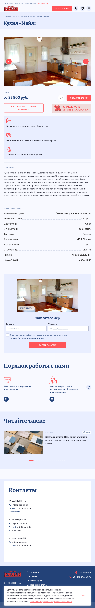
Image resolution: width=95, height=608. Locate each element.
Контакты (19, 3)
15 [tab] (60, 460)
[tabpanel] (47, 446)
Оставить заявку (79, 98)
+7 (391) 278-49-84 (75, 8)
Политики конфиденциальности (31, 338)
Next (86, 61)
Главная (7, 16)
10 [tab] (50, 460)
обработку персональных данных (41, 335)
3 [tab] (37, 460)
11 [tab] (52, 460)
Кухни (32, 16)
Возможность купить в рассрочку (75, 108)
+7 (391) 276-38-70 (20, 523)
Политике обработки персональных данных (51, 601)
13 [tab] (56, 460)
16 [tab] (62, 460)
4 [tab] (39, 460)
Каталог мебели (20, 16)
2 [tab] (35, 460)
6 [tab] (43, 460)
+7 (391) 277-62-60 (20, 505)
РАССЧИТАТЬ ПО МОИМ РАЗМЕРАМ (23, 108)
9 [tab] (48, 460)
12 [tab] (54, 460)
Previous (9, 61)
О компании (8, 3)
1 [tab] (31, 460)
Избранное (82, 8)
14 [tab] (58, 460)
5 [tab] (41, 460)
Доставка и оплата (36, 584)
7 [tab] (45, 460)
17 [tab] (64, 460)
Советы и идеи (30, 3)
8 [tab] (47, 460)
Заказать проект (62, 8)
